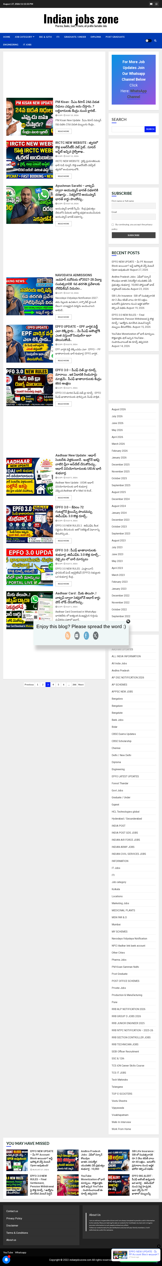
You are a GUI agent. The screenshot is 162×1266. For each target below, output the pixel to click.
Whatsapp (20, 1252)
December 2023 (121, 519)
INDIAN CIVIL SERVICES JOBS (129, 853)
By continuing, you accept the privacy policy (132, 226)
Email (114, 212)
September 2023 (121, 533)
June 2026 (117, 423)
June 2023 (117, 554)
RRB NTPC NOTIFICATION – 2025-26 (132, 1030)
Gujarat (115, 804)
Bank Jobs (117, 719)
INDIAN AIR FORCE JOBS (126, 839)
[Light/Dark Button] (148, 40)
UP (156, 1253)
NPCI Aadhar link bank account (128, 945)
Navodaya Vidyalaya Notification (129, 938)
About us (11, 1239)
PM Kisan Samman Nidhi (125, 966)
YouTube (8, 1252)
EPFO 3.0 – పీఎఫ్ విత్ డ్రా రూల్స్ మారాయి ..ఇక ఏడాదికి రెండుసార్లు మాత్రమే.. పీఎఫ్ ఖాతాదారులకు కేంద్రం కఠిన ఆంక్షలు (29, 387)
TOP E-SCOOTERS (122, 1093)
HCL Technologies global (125, 811)
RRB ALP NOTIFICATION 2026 (128, 1009)
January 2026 (119, 457)
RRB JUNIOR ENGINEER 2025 (128, 1023)
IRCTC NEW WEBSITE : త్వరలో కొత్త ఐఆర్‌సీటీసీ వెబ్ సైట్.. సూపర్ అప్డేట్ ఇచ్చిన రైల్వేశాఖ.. (29, 160)
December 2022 (121, 595)
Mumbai (116, 924)
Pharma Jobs (119, 959)
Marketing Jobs (120, 903)
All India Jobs (119, 663)
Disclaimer (12, 1225)
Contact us (12, 1211)
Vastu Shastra (119, 1100)
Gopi (60, 115)
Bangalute (117, 712)
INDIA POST (118, 825)
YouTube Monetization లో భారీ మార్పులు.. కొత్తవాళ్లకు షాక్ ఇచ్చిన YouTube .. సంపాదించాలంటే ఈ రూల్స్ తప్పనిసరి (133, 337)
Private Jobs (119, 987)
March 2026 (118, 443)
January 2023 (119, 588)
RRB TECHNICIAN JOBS (125, 1044)
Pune (114, 1002)
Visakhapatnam (120, 1114)
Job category (23, 36)
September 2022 (121, 616)
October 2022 (119, 609)
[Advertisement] (62, 76)
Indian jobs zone (81, 18)
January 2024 (119, 512)
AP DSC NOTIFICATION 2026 (128, 677)
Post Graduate (115, 36)
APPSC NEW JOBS (122, 691)
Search (119, 119)
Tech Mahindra (120, 1079)
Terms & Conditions (17, 1232)
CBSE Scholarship (121, 741)
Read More (63, 131)
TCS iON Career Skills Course (128, 1065)
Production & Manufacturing (127, 995)
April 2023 (117, 568)
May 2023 (117, 561)
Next (81, 684)
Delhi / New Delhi (121, 755)
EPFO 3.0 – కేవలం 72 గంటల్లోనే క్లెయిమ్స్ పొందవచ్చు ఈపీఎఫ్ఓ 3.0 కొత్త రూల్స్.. (29, 524)
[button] (138, 1259)
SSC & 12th (45, 36)
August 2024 (119, 506)
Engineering (10, 44)
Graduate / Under (75, 36)
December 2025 (121, 464)
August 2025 (119, 492)
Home (6, 36)
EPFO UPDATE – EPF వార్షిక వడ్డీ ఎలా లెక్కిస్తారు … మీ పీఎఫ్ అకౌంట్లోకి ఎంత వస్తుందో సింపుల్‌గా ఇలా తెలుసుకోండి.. (29, 344)
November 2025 (121, 471)
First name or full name (123, 201)
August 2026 (119, 409)
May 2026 (117, 430)
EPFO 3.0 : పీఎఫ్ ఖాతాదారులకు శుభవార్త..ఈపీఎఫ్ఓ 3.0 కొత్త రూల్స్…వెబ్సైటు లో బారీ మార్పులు (29, 567)
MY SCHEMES (120, 931)
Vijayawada (118, 1107)
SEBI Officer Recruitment (125, 1051)
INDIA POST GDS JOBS (125, 832)
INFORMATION (120, 861)
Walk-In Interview (121, 1122)
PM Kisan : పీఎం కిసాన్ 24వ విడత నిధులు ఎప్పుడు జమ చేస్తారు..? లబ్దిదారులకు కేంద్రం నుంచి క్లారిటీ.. (29, 117)
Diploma (96, 36)
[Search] (155, 41)
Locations (117, 896)
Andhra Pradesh (120, 670)
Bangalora (117, 698)
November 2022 (121, 602)
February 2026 (120, 450)
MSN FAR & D (119, 917)
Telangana (117, 1086)
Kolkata (116, 889)
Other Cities (118, 952)
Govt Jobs (117, 790)
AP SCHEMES (119, 684)
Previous (29, 684)
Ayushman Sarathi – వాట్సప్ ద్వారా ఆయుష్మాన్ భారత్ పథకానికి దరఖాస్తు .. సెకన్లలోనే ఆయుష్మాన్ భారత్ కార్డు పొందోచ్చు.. (29, 205)
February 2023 (120, 581)
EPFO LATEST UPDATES (125, 776)
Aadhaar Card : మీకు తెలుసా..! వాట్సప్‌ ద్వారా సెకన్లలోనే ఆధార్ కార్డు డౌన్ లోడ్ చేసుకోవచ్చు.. (29, 610)
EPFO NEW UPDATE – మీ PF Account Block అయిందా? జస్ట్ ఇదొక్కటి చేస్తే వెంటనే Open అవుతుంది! (133, 265)
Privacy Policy (14, 1218)
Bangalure (117, 705)
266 (74, 684)
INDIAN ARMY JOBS (123, 846)
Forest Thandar (120, 783)
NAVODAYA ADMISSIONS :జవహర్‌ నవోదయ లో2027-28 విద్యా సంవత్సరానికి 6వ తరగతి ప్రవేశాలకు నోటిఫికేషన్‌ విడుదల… (29, 296)
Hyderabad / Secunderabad (127, 818)
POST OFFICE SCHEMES (125, 980)
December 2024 (121, 499)
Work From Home (121, 1129)
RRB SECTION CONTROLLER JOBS (131, 1037)
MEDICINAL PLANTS (123, 910)
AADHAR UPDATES (122, 649)
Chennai (116, 748)
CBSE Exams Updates (124, 734)
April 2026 (117, 437)
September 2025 (121, 485)
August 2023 (119, 540)
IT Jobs (27, 44)
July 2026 (117, 416)
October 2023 (119, 526)
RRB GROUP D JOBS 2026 (126, 1016)
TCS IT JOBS (119, 1072)
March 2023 (118, 575)
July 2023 (117, 547)
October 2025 (119, 478)
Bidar (114, 726)
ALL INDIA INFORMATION (126, 656)
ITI (57, 36)
